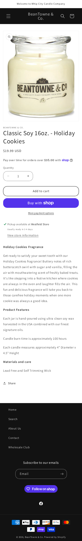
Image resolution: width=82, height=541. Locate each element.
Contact (13, 438)
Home (12, 409)
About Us (14, 428)
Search (13, 419)
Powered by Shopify (55, 537)
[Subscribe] (62, 474)
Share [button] (12, 383)
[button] (8, 16)
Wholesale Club (19, 447)
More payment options (41, 213)
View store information (22, 235)
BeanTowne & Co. (34, 537)
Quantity (8, 168)
